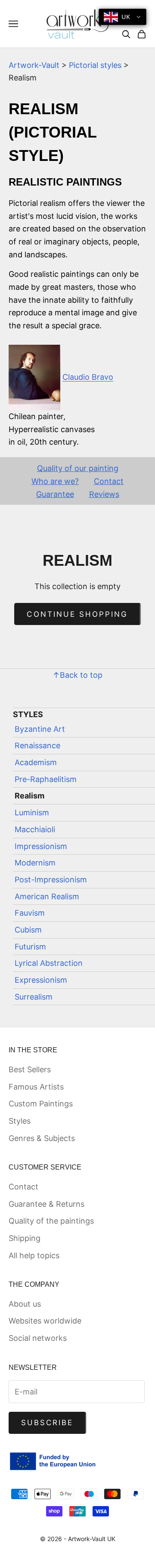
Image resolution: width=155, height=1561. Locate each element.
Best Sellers (30, 1069)
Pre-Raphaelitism (46, 779)
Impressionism (41, 846)
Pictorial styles (95, 65)
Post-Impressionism (51, 879)
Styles (20, 1120)
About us (25, 1303)
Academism (36, 762)
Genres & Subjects (42, 1138)
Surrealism (34, 996)
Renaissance (37, 745)
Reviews (104, 494)
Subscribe (47, 1422)
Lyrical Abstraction (49, 963)
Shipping (24, 1238)
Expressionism (41, 979)
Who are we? (55, 481)
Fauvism (30, 912)
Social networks (38, 1338)
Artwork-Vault (34, 65)
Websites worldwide (45, 1320)
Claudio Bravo (87, 376)
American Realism (47, 896)
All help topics (34, 1255)
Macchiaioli (35, 829)
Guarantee (55, 494)
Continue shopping (77, 614)
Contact (109, 481)
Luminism (32, 812)
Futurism (30, 946)
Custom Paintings (41, 1103)
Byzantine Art (40, 729)
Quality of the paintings (51, 1220)
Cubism (28, 929)
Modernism (35, 862)
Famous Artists (36, 1086)
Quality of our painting (77, 468)
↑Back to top (77, 675)
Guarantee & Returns (46, 1203)
